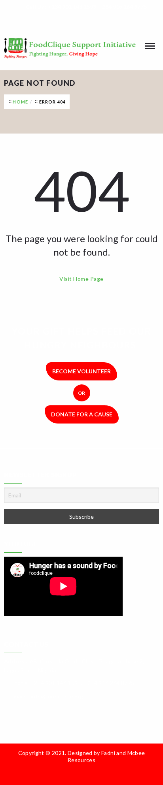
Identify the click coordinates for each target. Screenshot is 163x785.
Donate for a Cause (81, 414)
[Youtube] (99, 20)
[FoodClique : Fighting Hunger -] (81, 48)
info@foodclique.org (57, 696)
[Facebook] (64, 20)
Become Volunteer (81, 371)
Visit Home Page (81, 278)
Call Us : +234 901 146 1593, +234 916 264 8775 (86, 6)
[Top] (116, 773)
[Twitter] (76, 20)
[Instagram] (87, 20)
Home (20, 101)
